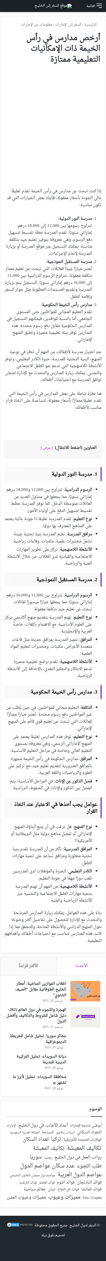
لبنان (51, 1189)
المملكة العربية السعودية (25, 1133)
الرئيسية (91, 24)
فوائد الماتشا (91, 1189)
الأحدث (81, 966)
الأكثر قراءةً (28, 966)
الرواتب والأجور (65, 1132)
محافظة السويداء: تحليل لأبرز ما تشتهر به (39, 1079)
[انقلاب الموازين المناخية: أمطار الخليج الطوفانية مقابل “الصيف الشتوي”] (85, 991)
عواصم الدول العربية (80, 1175)
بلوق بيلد (47, 1235)
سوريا (36, 1157)
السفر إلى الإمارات (68, 24)
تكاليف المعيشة (84, 1148)
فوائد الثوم (66, 1183)
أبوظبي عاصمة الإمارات (86, 1126)
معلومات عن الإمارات (36, 24)
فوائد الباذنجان (89, 1182)
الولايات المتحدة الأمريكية (82, 1140)
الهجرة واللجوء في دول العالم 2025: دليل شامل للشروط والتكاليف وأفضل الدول (36, 1015)
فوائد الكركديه (28, 1182)
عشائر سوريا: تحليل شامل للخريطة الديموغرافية (38, 1039)
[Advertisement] (53, 124)
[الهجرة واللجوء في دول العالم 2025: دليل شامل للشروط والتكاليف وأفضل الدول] (85, 1017)
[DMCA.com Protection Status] (20, 1226)
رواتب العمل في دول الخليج (78, 1157)
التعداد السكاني (89, 1132)
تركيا (56, 1140)
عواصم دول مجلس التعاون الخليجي (32, 1175)
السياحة (48, 1133)
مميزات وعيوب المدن (26, 1197)
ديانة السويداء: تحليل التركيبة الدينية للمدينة (41, 1059)
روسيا (48, 1158)
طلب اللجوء (89, 1166)
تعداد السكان (36, 1140)
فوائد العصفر (47, 1183)
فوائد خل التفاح (68, 1190)
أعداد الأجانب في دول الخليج (43, 1125)
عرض (47, 448)
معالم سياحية (35, 1190)
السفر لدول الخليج (82, 1225)
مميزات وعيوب (64, 1197)
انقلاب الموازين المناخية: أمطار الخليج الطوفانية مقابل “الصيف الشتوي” (40, 989)
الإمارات (11, 1126)
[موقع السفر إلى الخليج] (53, 6)
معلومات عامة (92, 1198)
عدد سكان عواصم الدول (47, 1166)
